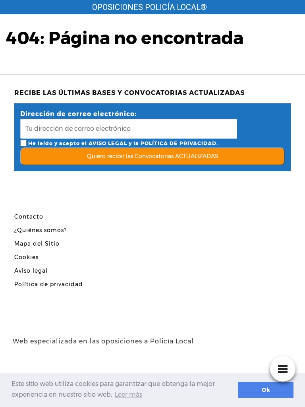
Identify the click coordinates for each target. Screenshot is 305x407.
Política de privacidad (48, 284)
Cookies (26, 257)
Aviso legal (31, 270)
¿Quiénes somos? (40, 230)
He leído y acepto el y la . (122, 143)
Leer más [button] (128, 394)
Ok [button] (266, 389)
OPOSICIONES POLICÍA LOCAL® (149, 7)
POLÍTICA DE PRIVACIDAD (178, 143)
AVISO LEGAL (108, 143)
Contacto (28, 216)
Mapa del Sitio (37, 243)
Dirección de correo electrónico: (78, 114)
